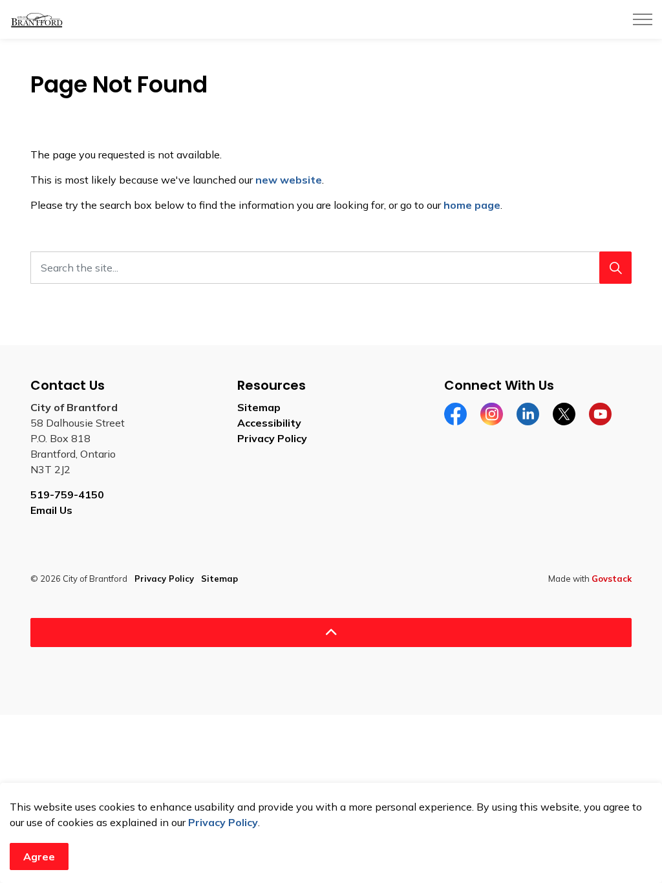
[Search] (615, 267)
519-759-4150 (67, 494)
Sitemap (259, 407)
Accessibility (269, 422)
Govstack (612, 578)
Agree (39, 856)
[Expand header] (642, 19)
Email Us (51, 510)
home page (471, 204)
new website (288, 179)
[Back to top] (331, 632)
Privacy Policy (223, 822)
